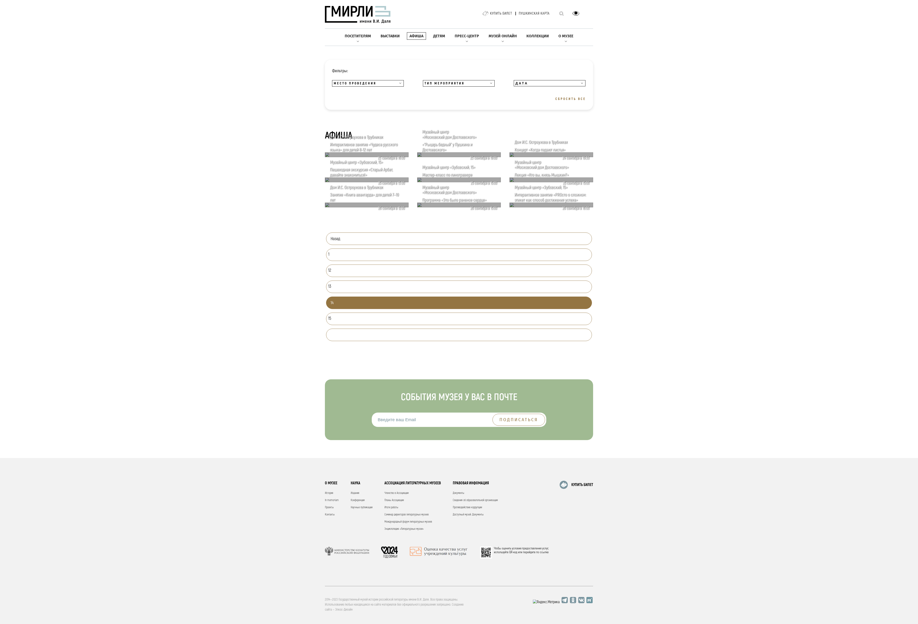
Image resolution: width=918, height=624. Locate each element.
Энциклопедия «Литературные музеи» (404, 529)
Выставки (390, 36)
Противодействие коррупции (467, 507)
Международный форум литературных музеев (408, 522)
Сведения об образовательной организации (475, 500)
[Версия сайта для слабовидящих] (575, 13)
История (329, 493)
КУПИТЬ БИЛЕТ (582, 484)
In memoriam (332, 500)
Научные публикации (361, 507)
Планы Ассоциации (394, 500)
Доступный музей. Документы (468, 514)
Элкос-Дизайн (344, 609)
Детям (439, 36)
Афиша (416, 36)
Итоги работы (391, 507)
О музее (565, 36)
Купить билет (501, 13)
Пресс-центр (467, 36)
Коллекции (537, 36)
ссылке (544, 552)
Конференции (358, 500)
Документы (458, 493)
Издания (355, 493)
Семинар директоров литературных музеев (406, 514)
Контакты (330, 514)
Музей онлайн (503, 36)
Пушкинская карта (534, 13)
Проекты (329, 507)
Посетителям (358, 36)
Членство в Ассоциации (396, 493)
